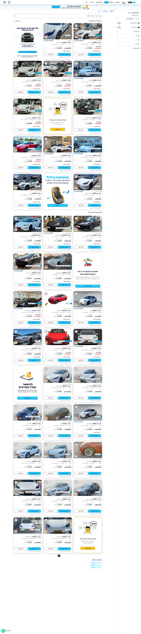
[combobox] (59, 16)
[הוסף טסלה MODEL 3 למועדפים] (76, 26)
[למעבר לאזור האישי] (9, 2)
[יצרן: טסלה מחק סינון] (133, 15)
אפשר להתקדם (88, 286)
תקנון (91, 57)
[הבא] (76, 31)
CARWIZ (112, 11)
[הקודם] (98, 31)
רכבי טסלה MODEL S (96, 564)
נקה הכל (130, 12)
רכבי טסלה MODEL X (96, 566)
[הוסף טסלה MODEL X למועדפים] (46, 63)
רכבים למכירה (105, 11)
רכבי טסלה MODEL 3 (96, 562)
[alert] (79, 40)
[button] (99, 2)
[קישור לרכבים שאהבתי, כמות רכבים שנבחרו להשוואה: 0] (4, 2)
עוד (86, 2)
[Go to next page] (53, 556)
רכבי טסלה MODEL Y (96, 567)
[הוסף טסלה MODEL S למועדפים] (16, 331)
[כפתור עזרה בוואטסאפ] (3, 631)
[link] (88, 31)
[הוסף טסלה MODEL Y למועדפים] (16, 101)
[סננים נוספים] (132, 48)
